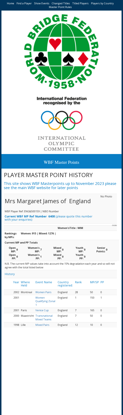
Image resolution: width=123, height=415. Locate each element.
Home (10, 3)
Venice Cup (42, 310)
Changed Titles (61, 3)
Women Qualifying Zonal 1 (45, 301)
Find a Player (24, 3)
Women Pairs (43, 292)
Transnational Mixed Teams (44, 317)
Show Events (41, 3)
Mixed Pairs (42, 325)
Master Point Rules (60, 7)
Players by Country (102, 3)
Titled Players (80, 3)
